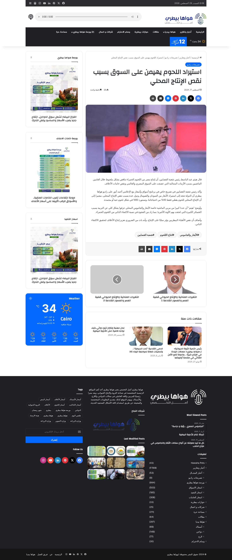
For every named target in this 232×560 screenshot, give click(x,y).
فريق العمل (42, 554)
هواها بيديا (170, 32)
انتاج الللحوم (166, 234)
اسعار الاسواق (195, 487)
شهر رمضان (37, 410)
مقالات (156, 32)
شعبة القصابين (145, 234)
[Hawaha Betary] (185, 19)
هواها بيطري (48, 415)
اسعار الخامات (195, 497)
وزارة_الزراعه (75, 421)
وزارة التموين (60, 421)
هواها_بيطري (62, 415)
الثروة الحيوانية (34, 405)
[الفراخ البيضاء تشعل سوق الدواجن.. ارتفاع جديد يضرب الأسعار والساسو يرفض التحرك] (135, 451)
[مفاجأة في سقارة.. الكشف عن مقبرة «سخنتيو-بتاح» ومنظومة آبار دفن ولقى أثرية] (116, 463)
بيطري (48, 410)
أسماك (199, 526)
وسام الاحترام (123, 32)
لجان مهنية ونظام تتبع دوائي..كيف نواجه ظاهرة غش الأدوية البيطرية (107, 329)
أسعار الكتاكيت (75, 405)
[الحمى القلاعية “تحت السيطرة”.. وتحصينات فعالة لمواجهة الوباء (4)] (146, 336)
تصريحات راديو (171, 57)
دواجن (199, 531)
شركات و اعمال (106, 32)
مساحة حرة (61, 32)
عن (51, 554)
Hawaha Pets (198, 463)
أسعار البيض (45, 399)
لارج (200, 536)
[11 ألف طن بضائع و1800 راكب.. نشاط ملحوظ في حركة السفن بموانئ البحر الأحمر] (135, 463)
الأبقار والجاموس (188, 234)
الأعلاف (47, 405)
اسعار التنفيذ (196, 492)
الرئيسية (200, 32)
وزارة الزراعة (46, 421)
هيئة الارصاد (34, 415)
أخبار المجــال (196, 472)
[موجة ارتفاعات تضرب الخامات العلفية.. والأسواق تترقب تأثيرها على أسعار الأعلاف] (96, 451)
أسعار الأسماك (75, 399)
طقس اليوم (76, 415)
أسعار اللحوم (59, 405)
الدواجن (78, 410)
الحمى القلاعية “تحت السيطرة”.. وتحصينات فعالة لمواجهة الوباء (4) (146, 350)
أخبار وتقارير (185, 32)
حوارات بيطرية (141, 32)
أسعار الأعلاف (59, 399)
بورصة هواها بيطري (82, 32)
